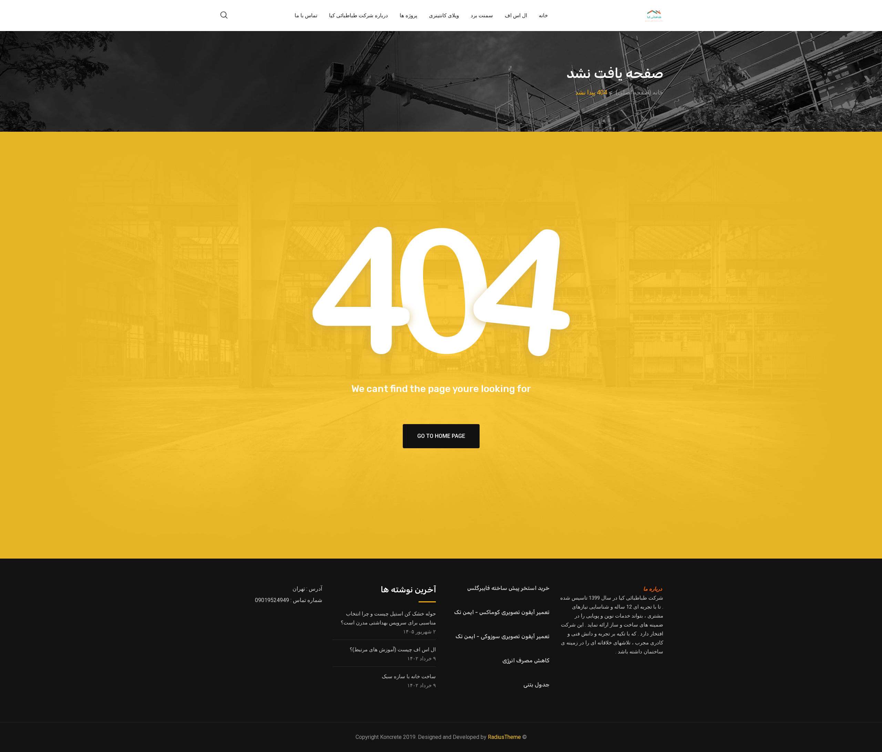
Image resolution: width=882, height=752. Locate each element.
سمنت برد (482, 15)
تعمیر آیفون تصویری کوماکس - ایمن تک (502, 612)
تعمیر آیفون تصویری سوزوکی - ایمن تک (502, 636)
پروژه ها (408, 15)
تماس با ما (306, 15)
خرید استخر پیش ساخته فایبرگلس (508, 588)
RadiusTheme (504, 737)
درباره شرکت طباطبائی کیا (358, 15)
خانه (543, 15)
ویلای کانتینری (444, 15)
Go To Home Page (441, 436)
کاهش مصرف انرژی (526, 660)
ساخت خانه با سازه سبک (409, 676)
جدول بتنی (536, 684)
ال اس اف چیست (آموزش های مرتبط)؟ (393, 649)
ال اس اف (516, 15)
